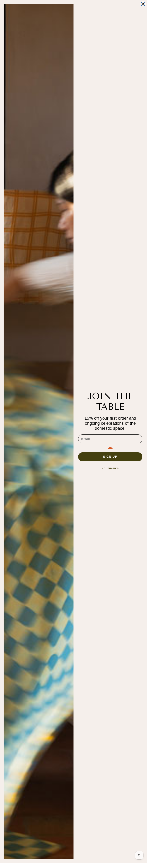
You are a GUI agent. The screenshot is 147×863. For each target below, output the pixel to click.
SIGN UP (110, 456)
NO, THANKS (110, 468)
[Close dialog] (143, 4)
